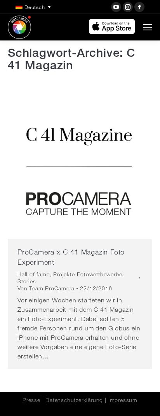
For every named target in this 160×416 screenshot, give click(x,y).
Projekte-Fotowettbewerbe (87, 274)
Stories (26, 281)
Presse (31, 400)
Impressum (122, 400)
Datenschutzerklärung (74, 400)
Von (45, 288)
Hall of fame (33, 274)
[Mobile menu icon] (147, 27)
